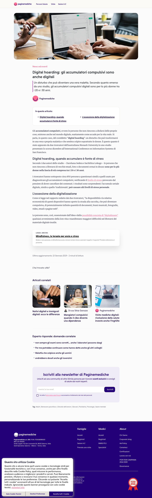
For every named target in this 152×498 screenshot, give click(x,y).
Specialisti (102, 447)
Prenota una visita (84, 447)
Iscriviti (110, 389)
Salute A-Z (62, 4)
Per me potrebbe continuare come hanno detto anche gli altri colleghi (68, 348)
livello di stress (95, 180)
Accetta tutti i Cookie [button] (61, 494)
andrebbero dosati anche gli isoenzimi (53, 358)
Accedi (80, 435)
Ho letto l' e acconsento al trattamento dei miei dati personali (66, 395)
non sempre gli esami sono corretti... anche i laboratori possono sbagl (68, 342)
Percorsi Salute (42, 4)
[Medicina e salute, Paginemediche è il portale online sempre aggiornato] (22, 4)
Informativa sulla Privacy (53, 395)
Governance (124, 466)
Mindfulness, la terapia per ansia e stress (57, 236)
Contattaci (123, 447)
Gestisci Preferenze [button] (37, 494)
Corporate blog (126, 439)
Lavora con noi (125, 456)
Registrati (81, 439)
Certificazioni (125, 452)
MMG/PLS (102, 443)
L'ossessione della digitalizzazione (98, 117)
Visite (53, 4)
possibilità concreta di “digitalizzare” (100, 215)
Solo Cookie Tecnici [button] (13, 494)
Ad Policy (123, 443)
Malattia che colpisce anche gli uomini (53, 353)
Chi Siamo (123, 435)
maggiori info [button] (18, 487)
